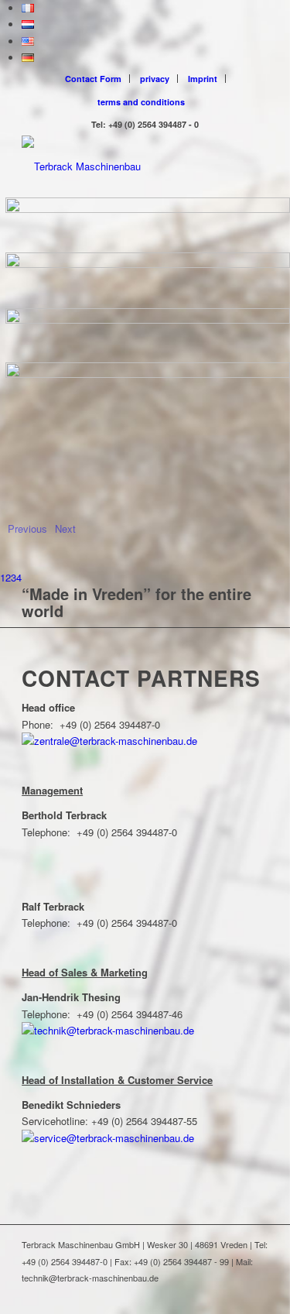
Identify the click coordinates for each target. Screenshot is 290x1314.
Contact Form (93, 78)
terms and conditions (141, 102)
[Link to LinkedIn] (233, 1294)
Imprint (202, 78)
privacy (154, 78)
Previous (27, 528)
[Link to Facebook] (210, 1294)
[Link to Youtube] (256, 1294)
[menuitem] (93, 78)
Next (65, 528)
